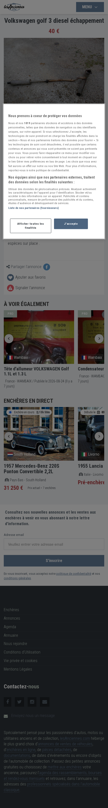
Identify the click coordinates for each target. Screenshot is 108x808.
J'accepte (71, 223)
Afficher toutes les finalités (30, 225)
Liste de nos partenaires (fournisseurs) (33, 207)
